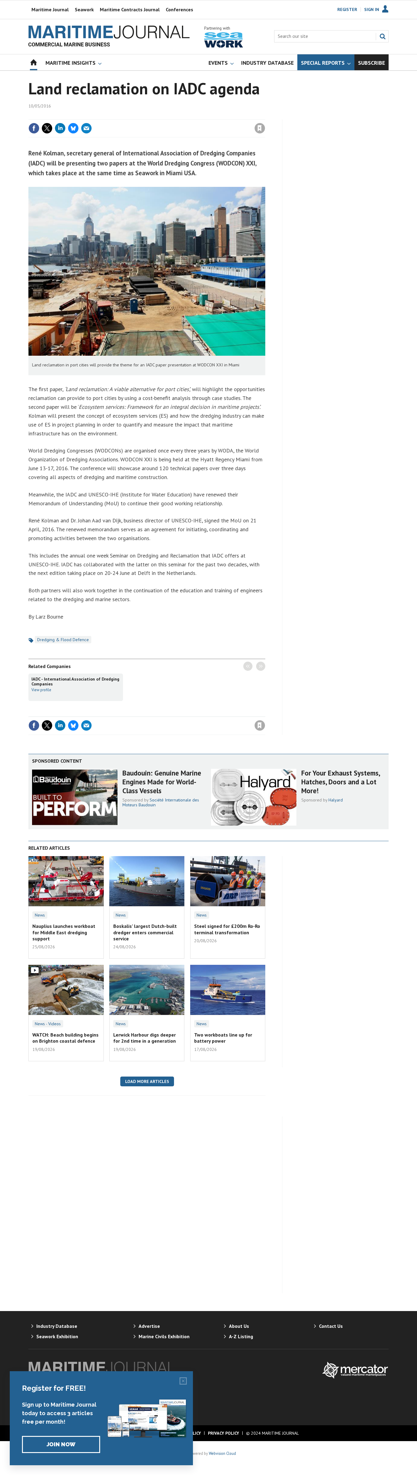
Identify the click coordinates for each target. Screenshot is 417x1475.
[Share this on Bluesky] (73, 128)
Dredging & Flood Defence (63, 639)
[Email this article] (86, 128)
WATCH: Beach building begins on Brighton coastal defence (65, 1038)
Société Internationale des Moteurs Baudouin (160, 802)
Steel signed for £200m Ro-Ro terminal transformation (227, 929)
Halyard (335, 800)
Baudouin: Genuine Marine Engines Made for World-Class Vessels (161, 781)
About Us (239, 1326)
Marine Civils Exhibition (164, 1336)
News (40, 915)
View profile (41, 689)
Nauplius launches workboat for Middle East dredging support (63, 932)
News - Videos (48, 1023)
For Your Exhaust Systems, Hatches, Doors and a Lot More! (340, 781)
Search (382, 36)
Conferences (179, 9)
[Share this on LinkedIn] (60, 128)
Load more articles (147, 1081)
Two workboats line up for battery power (223, 1038)
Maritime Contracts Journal (130, 9)
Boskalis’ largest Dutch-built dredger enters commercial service (145, 932)
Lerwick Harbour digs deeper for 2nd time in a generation (144, 1038)
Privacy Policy (223, 1433)
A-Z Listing (241, 1336)
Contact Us (331, 1326)
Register (347, 9)
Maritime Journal (50, 9)
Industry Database (56, 1326)
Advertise (149, 1326)
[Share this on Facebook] (33, 128)
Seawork (84, 9)
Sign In (371, 9)
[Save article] (259, 128)
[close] (265, 115)
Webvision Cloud (222, 1453)
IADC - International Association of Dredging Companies (75, 681)
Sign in (188, 115)
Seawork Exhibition (57, 1336)
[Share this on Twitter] (47, 128)
